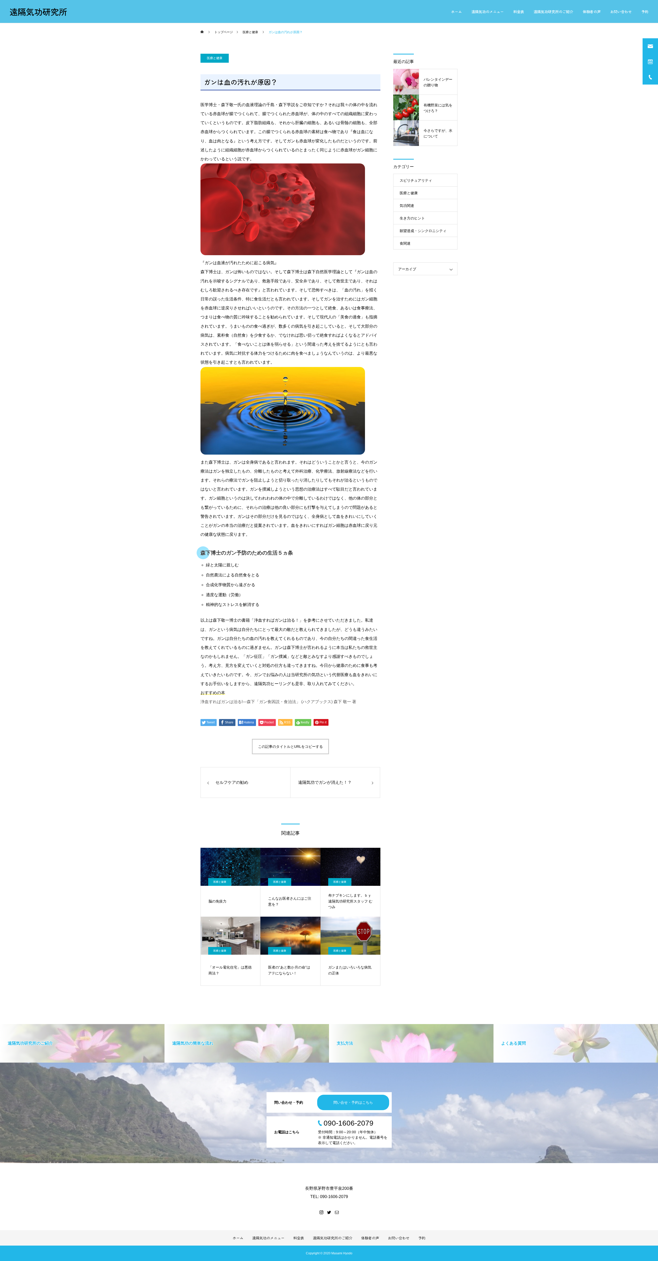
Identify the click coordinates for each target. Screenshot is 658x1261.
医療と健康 (214, 58)
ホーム (456, 11)
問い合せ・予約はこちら (353, 1102)
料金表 (518, 11)
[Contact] (336, 1212)
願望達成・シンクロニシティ (423, 231)
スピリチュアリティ (416, 180)
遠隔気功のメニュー (487, 11)
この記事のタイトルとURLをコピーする (290, 746)
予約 (644, 11)
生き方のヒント (412, 218)
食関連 (405, 243)
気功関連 (407, 206)
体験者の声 (592, 11)
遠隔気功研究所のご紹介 (553, 11)
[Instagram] (321, 1212)
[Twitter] (329, 1212)
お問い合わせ (621, 11)
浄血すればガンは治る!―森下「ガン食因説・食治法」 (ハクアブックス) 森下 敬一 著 (278, 701)
